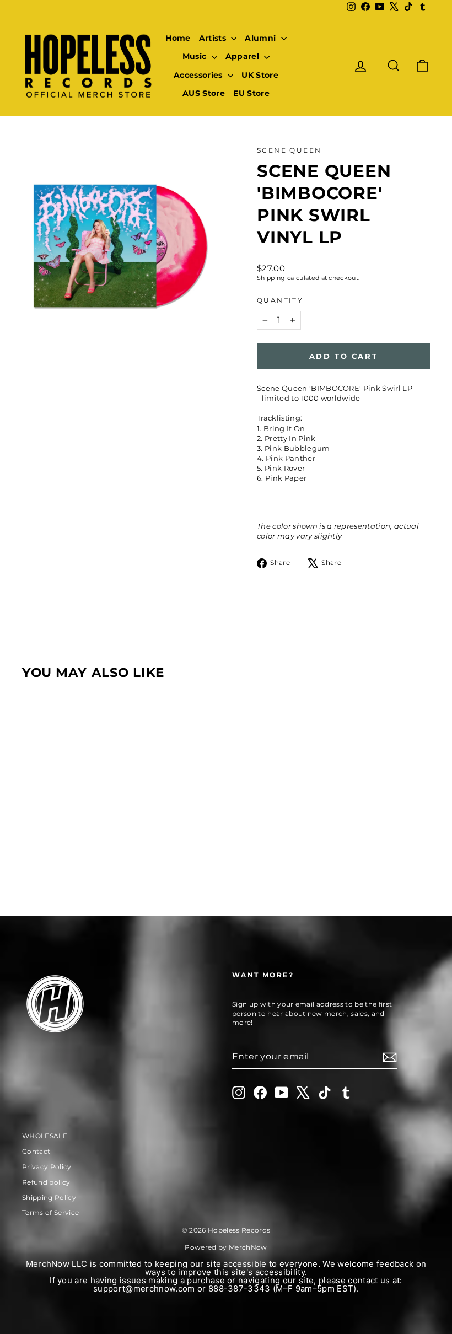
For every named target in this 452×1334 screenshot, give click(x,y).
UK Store (259, 75)
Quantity (280, 300)
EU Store (251, 93)
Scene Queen (289, 150)
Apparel (243, 56)
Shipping (271, 278)
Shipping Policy (49, 1197)
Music (195, 56)
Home (177, 38)
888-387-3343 (239, 1288)
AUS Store (203, 93)
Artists (214, 38)
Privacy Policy (47, 1167)
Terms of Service (50, 1212)
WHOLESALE (44, 1136)
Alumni (261, 38)
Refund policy (46, 1182)
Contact (36, 1151)
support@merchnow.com (144, 1288)
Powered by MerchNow (226, 1247)
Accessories (199, 75)
